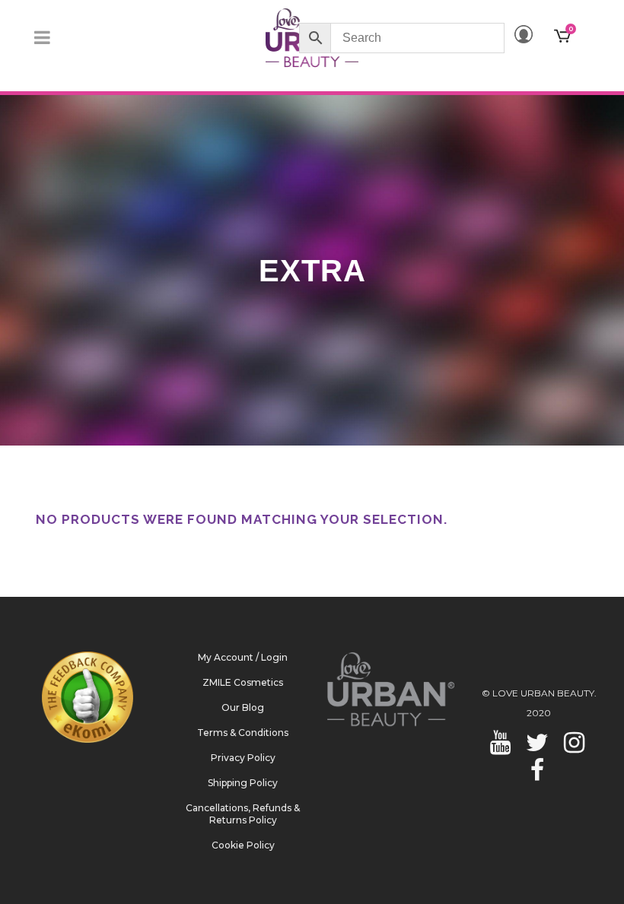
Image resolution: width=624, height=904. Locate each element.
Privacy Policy (243, 757)
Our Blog (242, 707)
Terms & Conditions (242, 732)
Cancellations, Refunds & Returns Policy (243, 814)
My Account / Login (243, 657)
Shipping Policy (243, 782)
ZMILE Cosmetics (242, 682)
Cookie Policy (243, 845)
